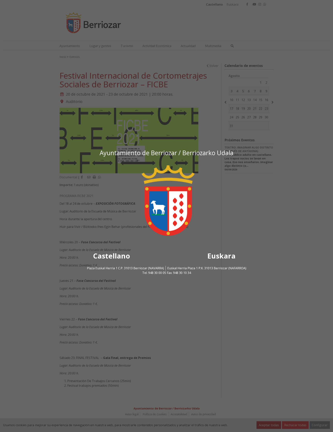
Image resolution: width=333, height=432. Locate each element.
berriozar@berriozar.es (166, 277)
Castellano (111, 256)
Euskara (221, 256)
